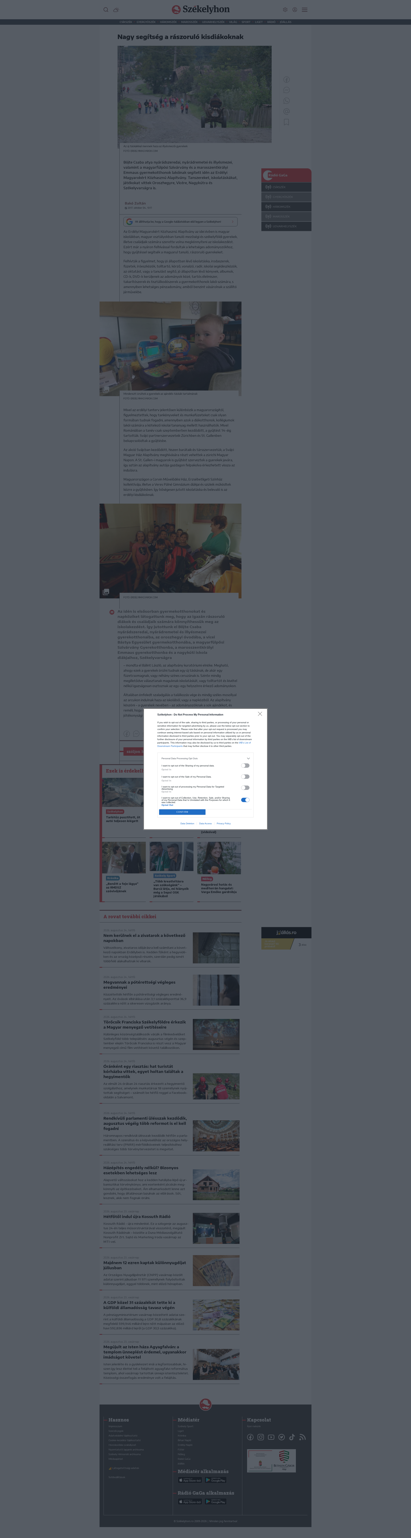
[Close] (261, 715)
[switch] (245, 765)
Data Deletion (187, 823)
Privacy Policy (224, 823)
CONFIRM (182, 812)
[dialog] (205, 769)
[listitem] (205, 758)
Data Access (205, 823)
